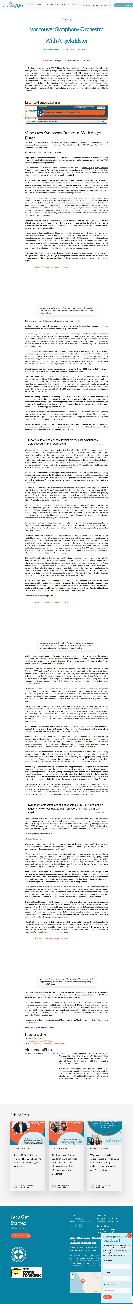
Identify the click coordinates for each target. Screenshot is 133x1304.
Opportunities (97, 1238)
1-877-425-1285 (76, 1219)
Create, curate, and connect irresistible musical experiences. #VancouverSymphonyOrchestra (63, 441)
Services (87, 1238)
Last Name (107, 1272)
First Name (107, 1260)
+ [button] (72, 1274)
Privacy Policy (75, 1243)
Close (129, 1235)
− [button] (72, 1277)
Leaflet (100, 1292)
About (79, 1238)
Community (57, 1148)
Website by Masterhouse (87, 1250)
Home (45, 61)
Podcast (67, 20)
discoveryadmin (52, 49)
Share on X (100, 444)
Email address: (109, 1284)
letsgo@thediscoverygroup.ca (82, 1221)
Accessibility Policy (89, 1243)
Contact (73, 1240)
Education (18, 1148)
